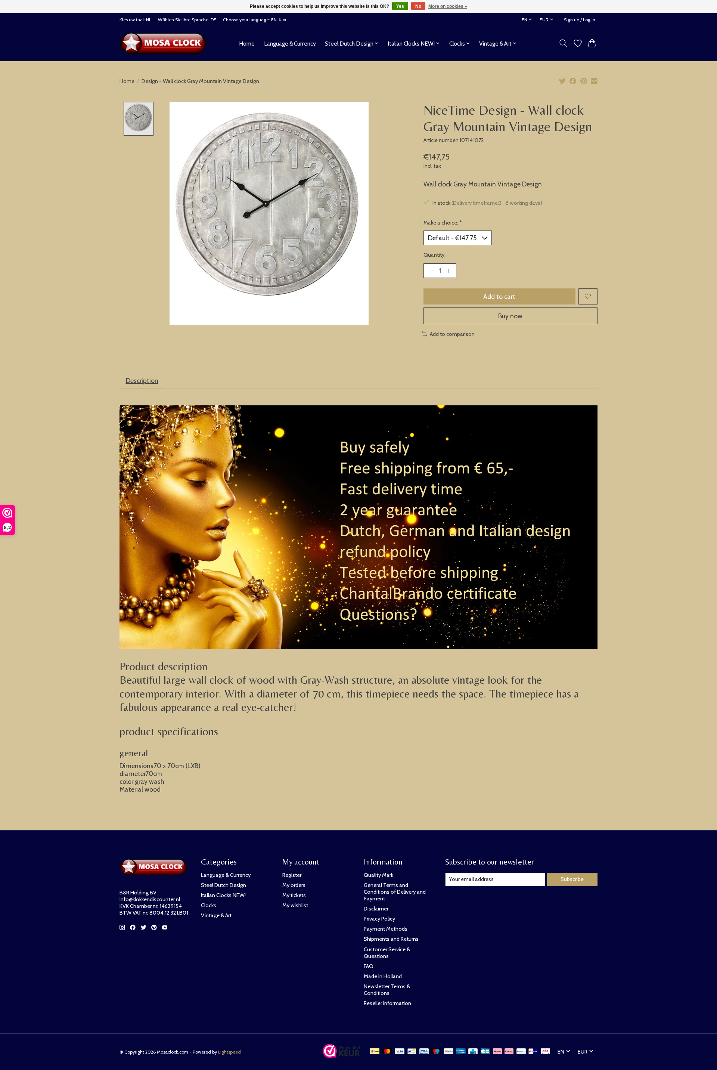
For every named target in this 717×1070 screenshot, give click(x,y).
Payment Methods (385, 928)
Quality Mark (378, 875)
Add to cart (499, 296)
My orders (293, 885)
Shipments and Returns (391, 939)
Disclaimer (376, 908)
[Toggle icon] (563, 43)
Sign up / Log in (579, 19)
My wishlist (295, 905)
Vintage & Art (216, 915)
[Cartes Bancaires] (485, 1051)
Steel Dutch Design (223, 885)
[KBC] (473, 1051)
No (418, 6)
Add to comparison (452, 334)
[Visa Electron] (424, 1051)
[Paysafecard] (521, 1051)
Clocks (208, 905)
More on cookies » (447, 6)
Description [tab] (142, 380)
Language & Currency (290, 43)
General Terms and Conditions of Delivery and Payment (395, 892)
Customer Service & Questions (387, 952)
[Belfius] (448, 1051)
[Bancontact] (411, 1051)
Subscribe (572, 879)
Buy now (510, 316)
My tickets (294, 895)
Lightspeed (229, 1052)
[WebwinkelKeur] (341, 1056)
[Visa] (399, 1051)
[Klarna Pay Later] (497, 1051)
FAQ (368, 966)
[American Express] (461, 1051)
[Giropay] (533, 1051)
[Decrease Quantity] (431, 270)
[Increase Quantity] (448, 270)
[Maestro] (436, 1051)
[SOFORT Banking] (509, 1051)
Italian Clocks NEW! (223, 895)
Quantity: (434, 254)
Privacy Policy (379, 918)
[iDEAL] (374, 1051)
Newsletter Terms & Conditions (387, 989)
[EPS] (545, 1051)
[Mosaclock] (165, 43)
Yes (400, 6)
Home (247, 43)
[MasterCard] (387, 1051)
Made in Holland (383, 976)
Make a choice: (442, 222)
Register (291, 875)
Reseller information (387, 1003)
